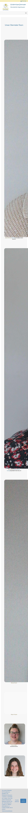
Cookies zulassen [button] (23, 801)
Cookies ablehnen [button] (17, 801)
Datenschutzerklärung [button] (7, 811)
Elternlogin (24, 1)
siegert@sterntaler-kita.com (15, 470)
